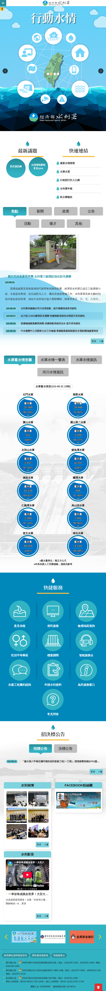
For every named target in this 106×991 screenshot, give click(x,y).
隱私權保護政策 (40, 955)
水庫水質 (65, 171)
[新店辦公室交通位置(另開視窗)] (20, 978)
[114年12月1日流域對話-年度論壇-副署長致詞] (38, 798)
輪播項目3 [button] (54, 74)
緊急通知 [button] (98, 987)
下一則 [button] (100, 71)
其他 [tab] (78, 224)
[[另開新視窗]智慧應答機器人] (53, 68)
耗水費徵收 (66, 197)
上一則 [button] (5, 71)
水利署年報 (66, 188)
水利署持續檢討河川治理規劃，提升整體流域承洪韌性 (41, 308)
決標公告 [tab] (66, 748)
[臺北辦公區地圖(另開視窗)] (20, 970)
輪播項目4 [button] (58, 74)
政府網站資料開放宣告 (15, 955)
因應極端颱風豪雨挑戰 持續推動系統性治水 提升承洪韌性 (43, 323)
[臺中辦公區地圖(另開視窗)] (20, 963)
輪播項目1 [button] (48, 74)
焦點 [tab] (14, 211)
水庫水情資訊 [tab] (86, 360)
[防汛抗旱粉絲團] (78, 807)
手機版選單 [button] (3, 3)
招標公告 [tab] (40, 748)
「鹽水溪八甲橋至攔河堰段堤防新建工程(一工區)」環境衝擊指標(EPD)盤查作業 (54, 761)
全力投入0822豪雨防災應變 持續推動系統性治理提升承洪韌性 (45, 316)
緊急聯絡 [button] (2, 9)
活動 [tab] (27, 224)
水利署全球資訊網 (56, 3)
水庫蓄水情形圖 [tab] (19, 360)
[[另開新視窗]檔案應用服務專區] (24, 937)
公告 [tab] (91, 211)
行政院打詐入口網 (70, 180)
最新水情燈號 (67, 163)
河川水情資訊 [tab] (53, 372)
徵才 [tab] (53, 224)
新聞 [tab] (40, 211)
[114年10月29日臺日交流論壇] (16, 815)
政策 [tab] (65, 211)
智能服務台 (59, 955)
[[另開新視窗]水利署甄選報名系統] (53, 937)
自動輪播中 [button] (15, 927)
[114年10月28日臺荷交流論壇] (38, 815)
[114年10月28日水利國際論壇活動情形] (16, 831)
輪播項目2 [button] (51, 74)
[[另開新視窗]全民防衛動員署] (82, 936)
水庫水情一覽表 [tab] (53, 360)
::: (1, 950)
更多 (94, 341)
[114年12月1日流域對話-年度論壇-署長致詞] (16, 798)
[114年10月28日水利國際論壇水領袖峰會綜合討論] (38, 831)
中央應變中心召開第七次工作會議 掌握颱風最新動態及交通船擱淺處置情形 (52, 331)
